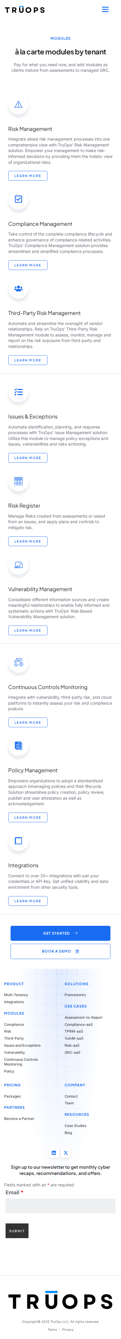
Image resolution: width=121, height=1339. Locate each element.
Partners (14, 1107)
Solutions (77, 984)
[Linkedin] (54, 1153)
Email (14, 1192)
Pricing (12, 1085)
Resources (77, 1114)
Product (14, 984)
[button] (105, 9)
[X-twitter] (65, 1153)
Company (75, 1085)
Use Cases (76, 1006)
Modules (14, 1013)
